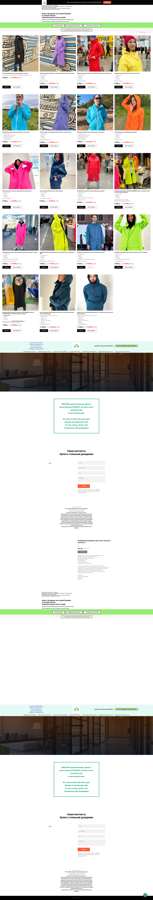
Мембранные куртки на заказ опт (106, 351)
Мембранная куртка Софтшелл (44, 351)
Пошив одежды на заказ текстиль (122, 351)
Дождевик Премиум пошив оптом (89, 351)
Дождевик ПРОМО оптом (75, 351)
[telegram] (48, 463)
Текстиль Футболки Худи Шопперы (60, 351)
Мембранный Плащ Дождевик (30, 351)
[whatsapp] (50, 463)
